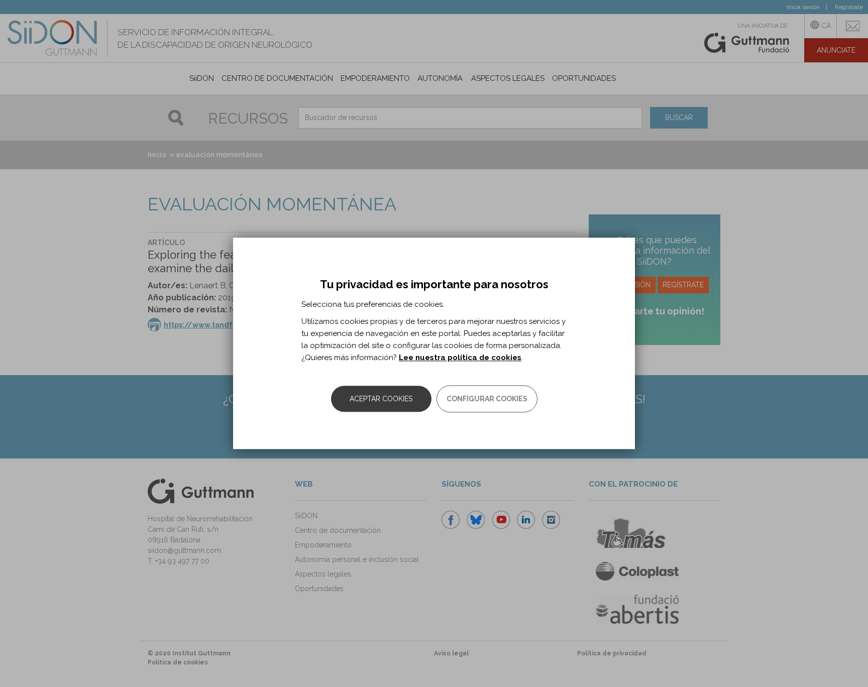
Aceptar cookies (381, 399)
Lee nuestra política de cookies (460, 358)
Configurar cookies (487, 399)
